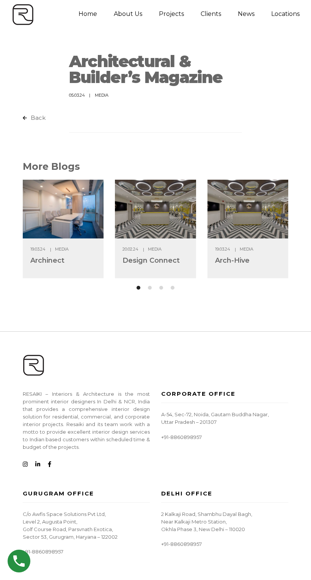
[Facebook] (49, 464)
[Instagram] (25, 464)
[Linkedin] (37, 464)
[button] (138, 288)
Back (37, 117)
